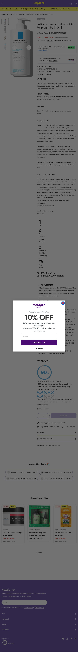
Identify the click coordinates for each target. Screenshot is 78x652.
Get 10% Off (39, 342)
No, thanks (39, 348)
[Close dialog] (63, 303)
